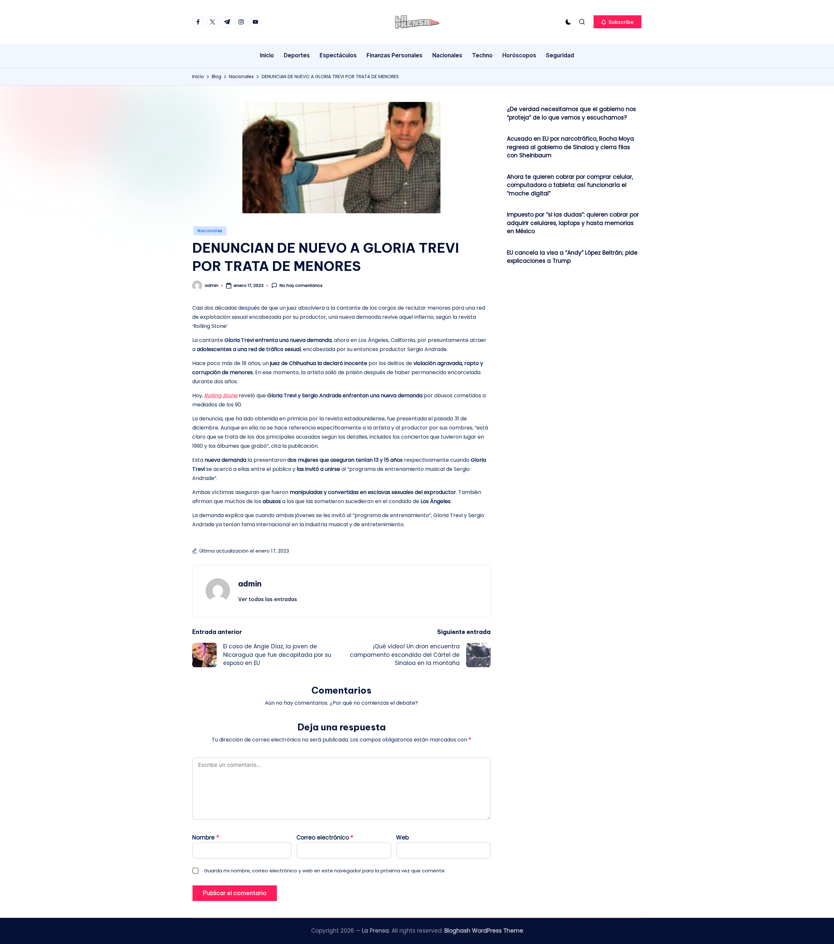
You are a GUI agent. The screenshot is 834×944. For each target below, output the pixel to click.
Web (402, 837)
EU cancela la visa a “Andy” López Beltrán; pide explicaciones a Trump (572, 257)
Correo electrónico (324, 837)
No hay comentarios (301, 286)
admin (250, 583)
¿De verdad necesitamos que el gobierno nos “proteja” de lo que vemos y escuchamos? (571, 113)
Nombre (205, 837)
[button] (617, 22)
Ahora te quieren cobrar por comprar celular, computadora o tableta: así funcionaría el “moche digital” (570, 185)
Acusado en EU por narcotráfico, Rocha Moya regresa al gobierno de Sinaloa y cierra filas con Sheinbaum (570, 147)
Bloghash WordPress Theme (483, 931)
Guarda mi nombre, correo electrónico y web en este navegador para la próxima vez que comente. (325, 870)
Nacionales (210, 230)
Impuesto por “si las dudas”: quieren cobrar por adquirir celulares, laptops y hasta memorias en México (573, 223)
